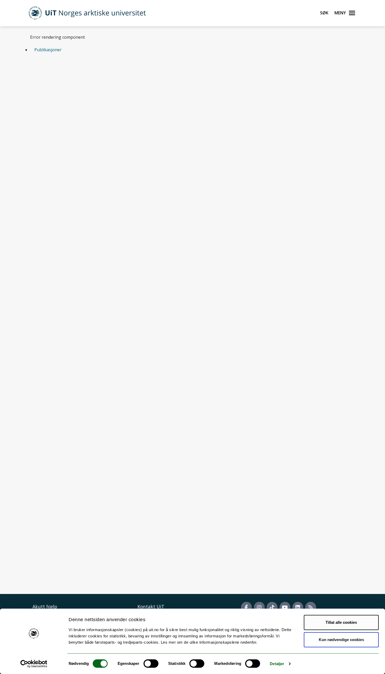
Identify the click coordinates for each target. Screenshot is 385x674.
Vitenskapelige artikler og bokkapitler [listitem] (77, 77)
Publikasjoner (48, 50)
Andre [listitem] (135, 77)
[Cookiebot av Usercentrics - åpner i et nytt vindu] (34, 664)
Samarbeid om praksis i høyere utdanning (79, 274)
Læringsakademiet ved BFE (64, 288)
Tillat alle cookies (341, 622)
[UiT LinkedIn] (297, 607)
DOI (105, 105)
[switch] (151, 663)
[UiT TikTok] (272, 607)
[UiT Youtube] (284, 607)
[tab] (192, 49)
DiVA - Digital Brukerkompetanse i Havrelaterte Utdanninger (98, 259)
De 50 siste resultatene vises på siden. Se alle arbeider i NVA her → (95, 150)
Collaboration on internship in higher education (85, 302)
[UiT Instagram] (259, 607)
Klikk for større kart (49, 555)
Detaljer (277, 663)
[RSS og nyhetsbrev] (310, 607)
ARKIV (117, 105)
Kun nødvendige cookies (341, 639)
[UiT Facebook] (246, 607)
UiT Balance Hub (54, 317)
